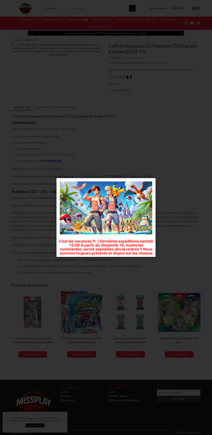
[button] (151, 182)
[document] (106, 217)
